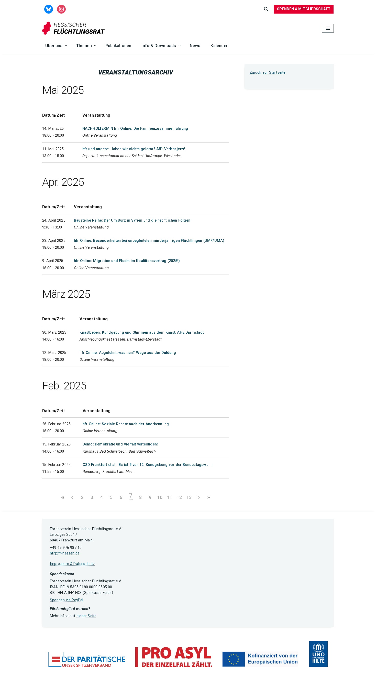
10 (159, 497)
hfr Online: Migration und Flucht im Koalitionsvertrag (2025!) (127, 261)
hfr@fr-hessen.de (65, 553)
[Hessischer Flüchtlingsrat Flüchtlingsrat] (74, 28)
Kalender (219, 45)
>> (208, 497)
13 (189, 497)
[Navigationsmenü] (328, 28)
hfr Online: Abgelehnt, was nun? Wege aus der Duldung (128, 353)
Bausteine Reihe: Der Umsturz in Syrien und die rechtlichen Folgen (132, 220)
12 (179, 497)
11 (169, 497)
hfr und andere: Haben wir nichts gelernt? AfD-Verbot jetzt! (133, 149)
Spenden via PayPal (66, 600)
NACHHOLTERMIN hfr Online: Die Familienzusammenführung (135, 128)
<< (63, 497)
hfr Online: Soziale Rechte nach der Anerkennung (126, 424)
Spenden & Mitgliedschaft (303, 9)
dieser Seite (86, 616)
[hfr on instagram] (61, 8)
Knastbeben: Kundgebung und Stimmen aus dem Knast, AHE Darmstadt (142, 332)
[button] (66, 46)
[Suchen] (266, 9)
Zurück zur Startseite (268, 72)
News (195, 45)
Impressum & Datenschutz (72, 564)
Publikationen (118, 45)
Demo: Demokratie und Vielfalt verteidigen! (120, 444)
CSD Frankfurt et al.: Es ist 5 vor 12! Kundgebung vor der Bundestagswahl (147, 465)
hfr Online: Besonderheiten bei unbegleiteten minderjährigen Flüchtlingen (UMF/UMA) (149, 240)
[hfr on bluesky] (48, 8)
